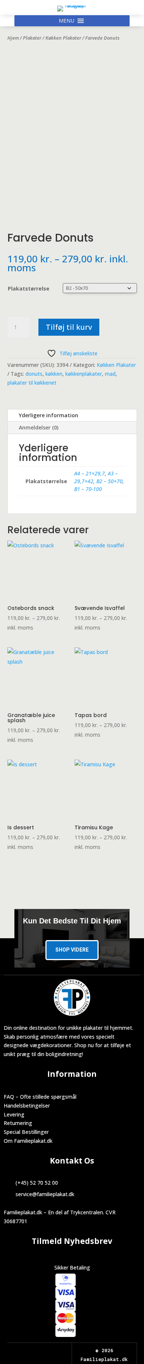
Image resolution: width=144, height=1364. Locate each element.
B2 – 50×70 (109, 481)
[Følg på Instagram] (46, 1350)
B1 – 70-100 (88, 488)
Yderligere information (48, 415)
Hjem (13, 37)
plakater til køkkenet (31, 382)
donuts (33, 373)
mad (110, 373)
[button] (66, 20)
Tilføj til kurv (69, 327)
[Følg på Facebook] (33, 1350)
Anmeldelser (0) (38, 427)
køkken (53, 373)
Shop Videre (72, 950)
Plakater (32, 37)
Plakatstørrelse (28, 288)
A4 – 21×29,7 (89, 473)
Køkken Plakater (63, 37)
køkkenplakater (83, 373)
